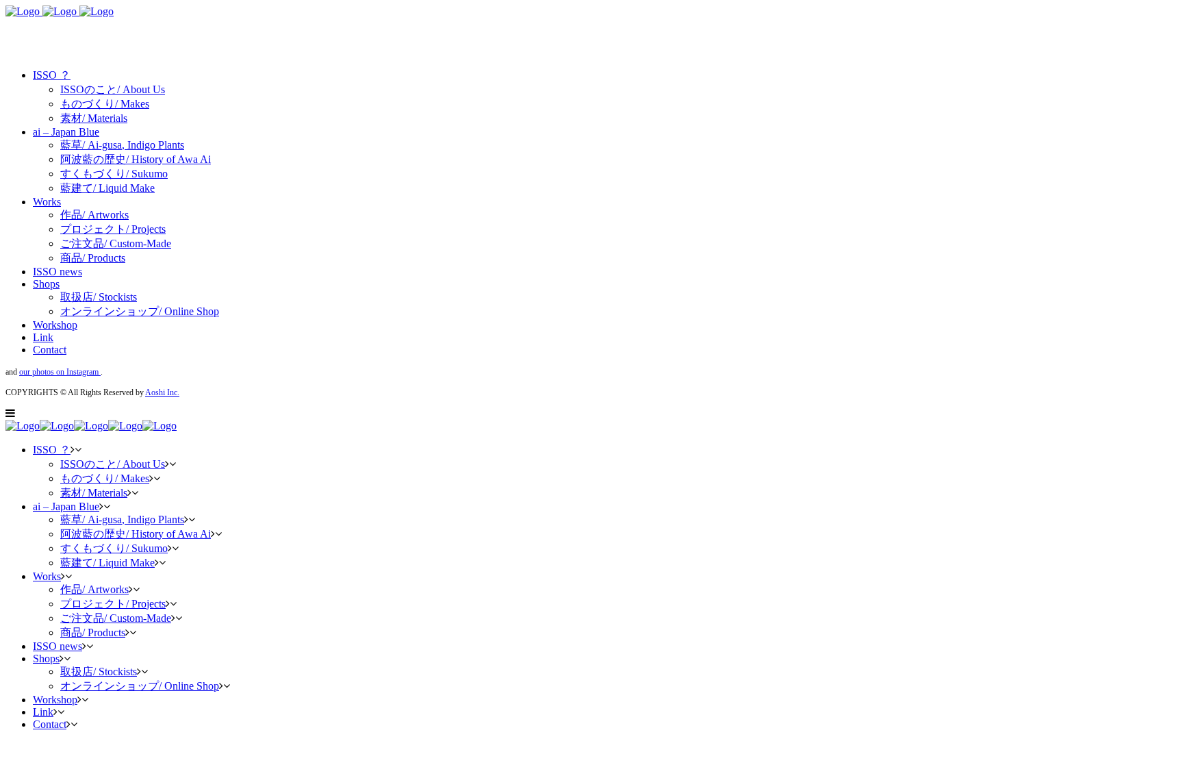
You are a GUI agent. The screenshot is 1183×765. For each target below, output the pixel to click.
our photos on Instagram (60, 372)
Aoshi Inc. (162, 392)
